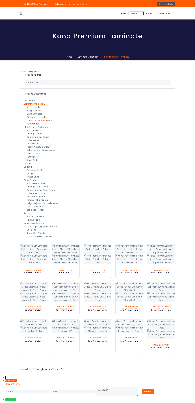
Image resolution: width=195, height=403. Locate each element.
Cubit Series (33, 140)
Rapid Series (33, 160)
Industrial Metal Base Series (41, 150)
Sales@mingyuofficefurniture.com (71, 4)
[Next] (100, 365)
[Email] (73, 391)
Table (27, 213)
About (149, 13)
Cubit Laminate (34, 113)
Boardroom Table (36, 216)
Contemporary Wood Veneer (42, 226)
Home (123, 13)
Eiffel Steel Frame (36, 196)
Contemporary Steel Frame (41, 190)
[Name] (28, 391)
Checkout (57, 369)
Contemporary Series (38, 137)
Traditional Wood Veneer (40, 236)
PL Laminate (33, 123)
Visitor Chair (33, 176)
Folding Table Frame (37, 200)
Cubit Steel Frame (36, 193)
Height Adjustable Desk (39, 146)
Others (27, 163)
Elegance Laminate (36, 117)
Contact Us (164, 13)
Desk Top (31, 229)
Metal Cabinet (34, 153)
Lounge (30, 173)
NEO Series (32, 156)
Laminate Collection (34, 103)
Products (136, 13)
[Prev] (94, 365)
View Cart (46, 369)
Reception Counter (36, 233)
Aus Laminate (33, 107)
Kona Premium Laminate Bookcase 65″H (74, 341)
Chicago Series (34, 133)
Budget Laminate (35, 110)
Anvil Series (32, 130)
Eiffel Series (32, 143)
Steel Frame (30, 180)
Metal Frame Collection (36, 127)
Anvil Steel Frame (36, 183)
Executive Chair (35, 170)
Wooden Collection (34, 223)
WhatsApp (10, 399)
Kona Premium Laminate (39, 120)
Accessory (29, 100)
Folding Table (33, 219)
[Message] (117, 391)
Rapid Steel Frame (36, 209)
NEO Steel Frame (35, 206)
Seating (28, 166)
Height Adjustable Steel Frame (42, 203)
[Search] (175, 13)
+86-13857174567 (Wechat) (35, 4)
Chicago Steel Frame (37, 186)
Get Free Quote (166, 4)
